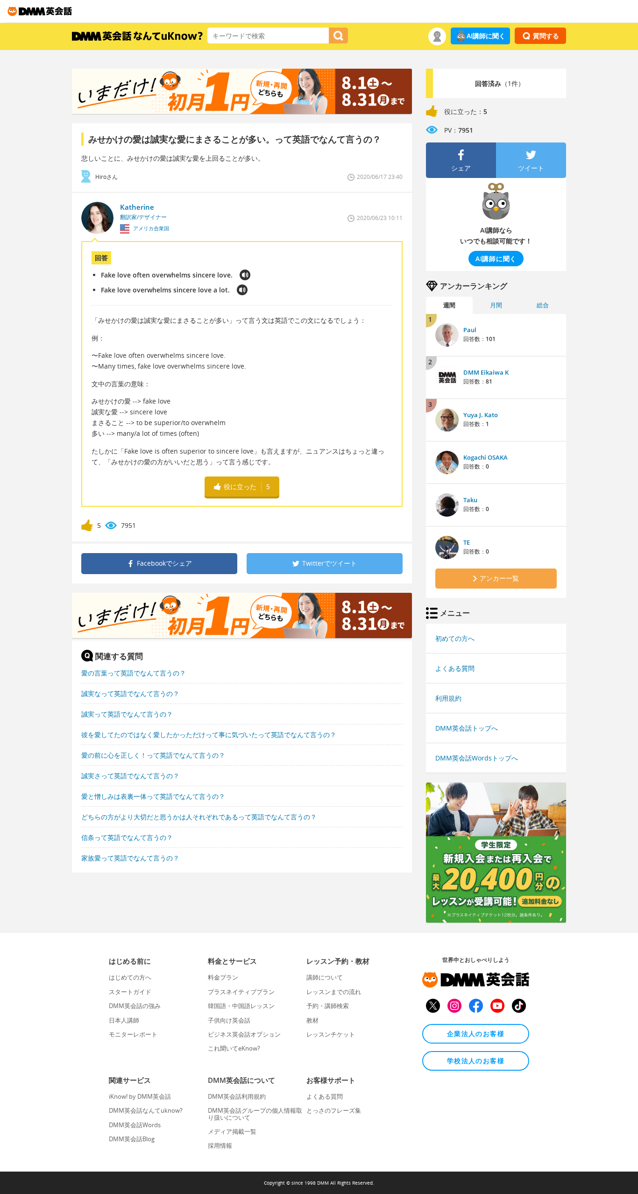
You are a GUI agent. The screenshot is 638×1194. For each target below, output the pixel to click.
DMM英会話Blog (132, 1139)
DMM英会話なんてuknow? (146, 1110)
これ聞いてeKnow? (234, 1048)
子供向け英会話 (229, 1020)
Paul (469, 330)
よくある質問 (455, 668)
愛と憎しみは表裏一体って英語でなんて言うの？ (153, 796)
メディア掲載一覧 (232, 1131)
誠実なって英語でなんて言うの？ (130, 693)
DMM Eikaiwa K (486, 372)
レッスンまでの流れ (333, 992)
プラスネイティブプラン (241, 992)
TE (466, 542)
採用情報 (220, 1145)
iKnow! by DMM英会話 (140, 1096)
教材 (312, 1020)
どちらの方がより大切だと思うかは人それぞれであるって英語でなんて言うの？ (199, 816)
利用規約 (448, 698)
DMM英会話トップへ (466, 728)
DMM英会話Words (135, 1125)
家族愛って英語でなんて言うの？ (130, 857)
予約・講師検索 (327, 1006)
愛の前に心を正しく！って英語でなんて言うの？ (153, 755)
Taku (470, 500)
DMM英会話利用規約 (237, 1096)
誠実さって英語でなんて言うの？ (130, 775)
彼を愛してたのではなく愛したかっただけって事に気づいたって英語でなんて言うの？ (208, 734)
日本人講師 (124, 1020)
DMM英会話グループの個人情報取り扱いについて (255, 1113)
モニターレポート (133, 1034)
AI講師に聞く (486, 35)
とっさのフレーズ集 (333, 1110)
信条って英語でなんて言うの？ (127, 837)
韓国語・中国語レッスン (241, 1006)
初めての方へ (455, 638)
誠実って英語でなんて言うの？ (127, 714)
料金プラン (223, 977)
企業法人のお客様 (475, 1033)
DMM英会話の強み (135, 1006)
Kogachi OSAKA (485, 457)
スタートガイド (130, 992)
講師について (324, 977)
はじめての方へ (130, 977)
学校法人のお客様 (475, 1060)
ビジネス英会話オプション (244, 1034)
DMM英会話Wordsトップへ (476, 757)
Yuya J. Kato (480, 415)
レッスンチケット (330, 1034)
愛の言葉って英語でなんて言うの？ (133, 672)
